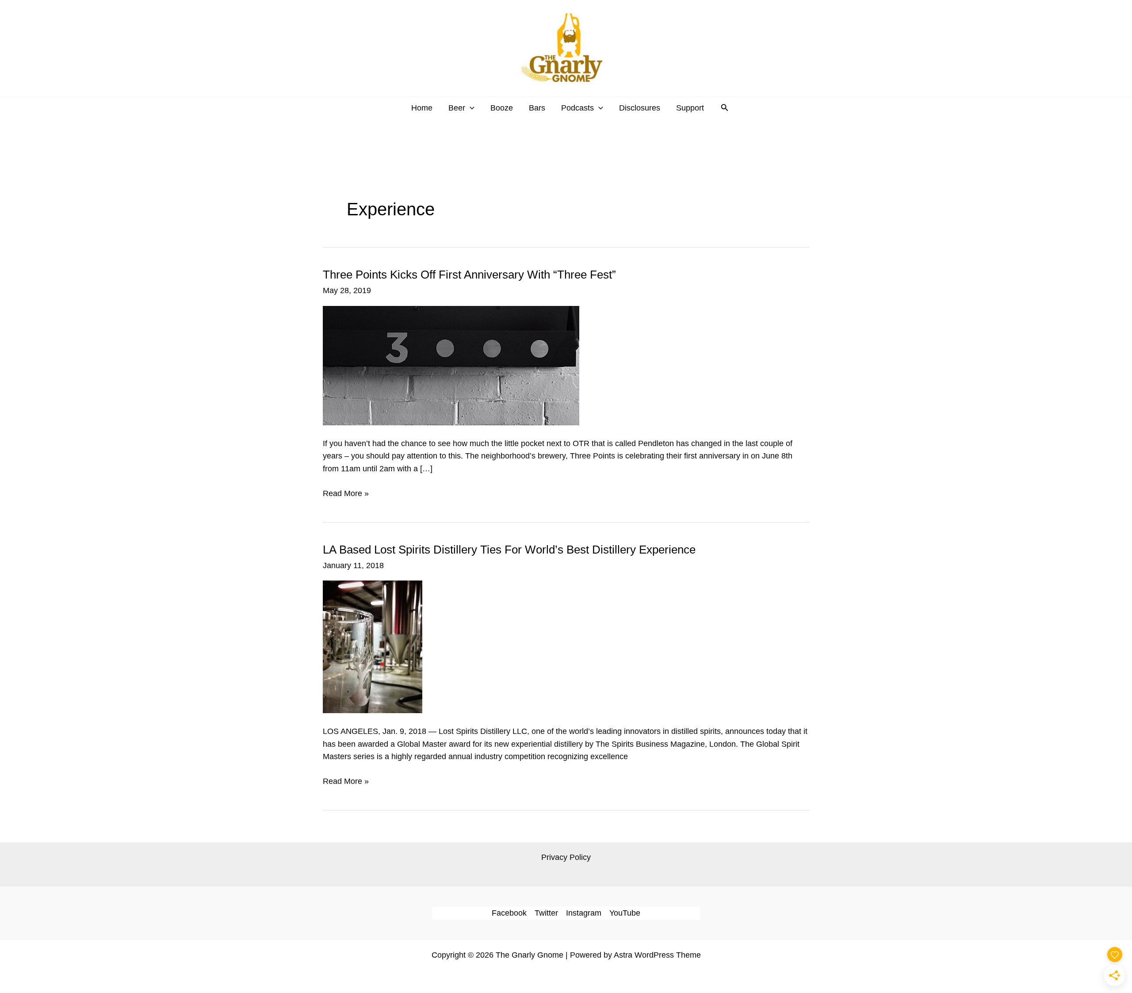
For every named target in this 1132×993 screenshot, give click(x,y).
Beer (456, 107)
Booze (501, 107)
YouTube (624, 913)
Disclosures (639, 107)
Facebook (509, 913)
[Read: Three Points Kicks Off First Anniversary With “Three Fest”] (451, 364)
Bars (537, 107)
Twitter (546, 913)
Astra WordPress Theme (657, 955)
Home (421, 107)
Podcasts (577, 107)
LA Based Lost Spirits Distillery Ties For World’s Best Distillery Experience (509, 549)
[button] (469, 108)
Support (690, 107)
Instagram (583, 913)
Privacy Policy (566, 857)
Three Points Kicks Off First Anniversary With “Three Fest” (469, 274)
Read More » (346, 494)
